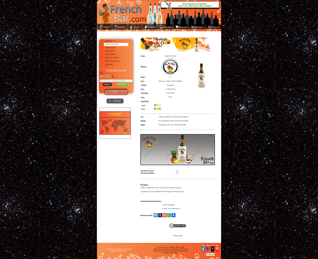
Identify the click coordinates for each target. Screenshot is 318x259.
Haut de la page (177, 236)
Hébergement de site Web (160, 251)
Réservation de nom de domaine (178, 251)
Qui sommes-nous (162, 247)
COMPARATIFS (110, 54)
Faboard (185, 249)
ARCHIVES (109, 64)
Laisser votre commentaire (171, 208)
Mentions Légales (174, 247)
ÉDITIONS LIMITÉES (112, 58)
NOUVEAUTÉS (110, 48)
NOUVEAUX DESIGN (112, 61)
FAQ (182, 247)
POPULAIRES (109, 51)
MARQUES (109, 41)
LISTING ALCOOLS (111, 44)
